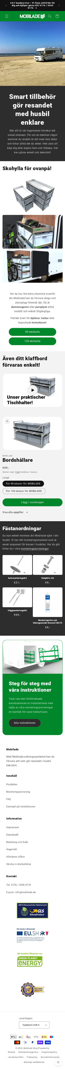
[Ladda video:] (32, 390)
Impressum (12, 827)
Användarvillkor (16, 1057)
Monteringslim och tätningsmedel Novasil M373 (47, 621)
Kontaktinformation (50, 1057)
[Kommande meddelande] (59, 5)
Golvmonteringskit (17, 578)
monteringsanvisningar (34, 548)
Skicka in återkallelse (18, 864)
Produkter (12, 784)
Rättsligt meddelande (34, 1062)
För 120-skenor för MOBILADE (24, 491)
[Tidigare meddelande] (6, 5)
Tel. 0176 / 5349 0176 (18, 884)
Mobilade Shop (31, 1048)
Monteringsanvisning (18, 791)
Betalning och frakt (17, 842)
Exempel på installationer (20, 806)
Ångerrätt (11, 849)
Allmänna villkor (15, 856)
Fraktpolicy (32, 1057)
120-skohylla (32, 341)
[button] (6, 16)
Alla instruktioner (24, 722)
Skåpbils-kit (47, 578)
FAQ (8, 799)
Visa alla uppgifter (13, 512)
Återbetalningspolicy (28, 1052)
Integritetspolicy (49, 1052)
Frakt (17, 472)
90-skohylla (32, 331)
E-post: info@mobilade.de (21, 892)
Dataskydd (12, 834)
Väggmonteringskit (17, 610)
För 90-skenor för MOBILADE (23, 483)
